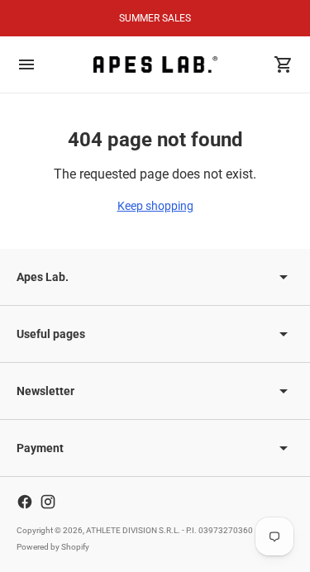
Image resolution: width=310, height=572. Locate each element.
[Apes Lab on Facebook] (25, 501)
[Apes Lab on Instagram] (48, 501)
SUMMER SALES (155, 18)
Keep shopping (155, 205)
